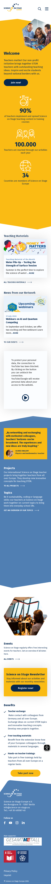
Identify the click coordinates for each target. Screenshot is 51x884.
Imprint (7, 875)
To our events (10, 342)
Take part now (25, 773)
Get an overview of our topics (18, 510)
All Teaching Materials (15, 282)
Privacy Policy (10, 871)
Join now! (16, 82)
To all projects (11, 485)
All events (9, 659)
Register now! (25, 688)
